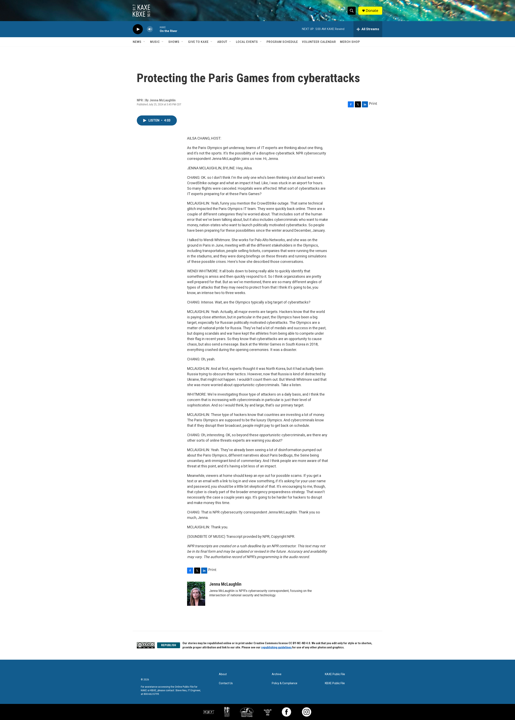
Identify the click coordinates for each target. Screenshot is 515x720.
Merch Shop (350, 41)
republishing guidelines (276, 647)
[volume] (149, 29)
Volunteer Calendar (319, 41)
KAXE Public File (335, 674)
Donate (372, 10)
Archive (276, 674)
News (137, 41)
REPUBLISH (168, 645)
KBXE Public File (335, 683)
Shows (173, 41)
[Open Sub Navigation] (144, 41)
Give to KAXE (198, 41)
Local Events (247, 41)
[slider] (156, 29)
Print (373, 103)
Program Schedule (282, 41)
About (222, 41)
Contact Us (226, 683)
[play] (138, 29)
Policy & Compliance (284, 683)
